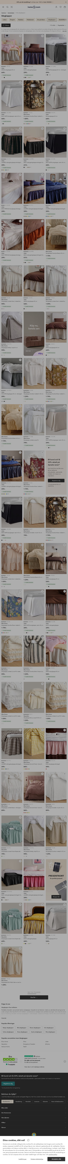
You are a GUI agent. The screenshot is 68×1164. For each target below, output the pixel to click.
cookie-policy (53, 1154)
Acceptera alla (56, 1159)
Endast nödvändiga (37, 1159)
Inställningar (22, 1159)
